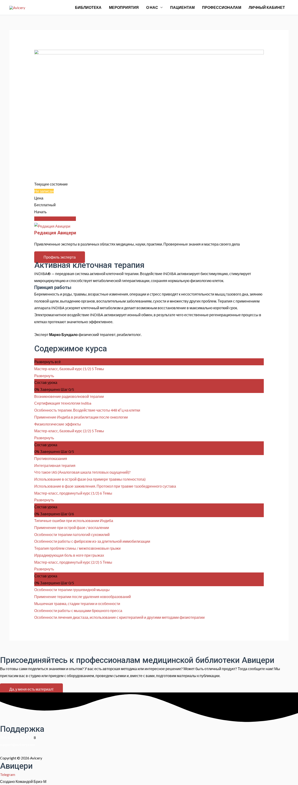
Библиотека (88, 7)
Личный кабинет (267, 7)
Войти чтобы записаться (55, 218)
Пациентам (182, 7)
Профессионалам (221, 7)
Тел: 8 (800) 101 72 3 (17, 737)
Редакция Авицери (55, 233)
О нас (152, 7)
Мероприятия (124, 7)
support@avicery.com (17, 744)
